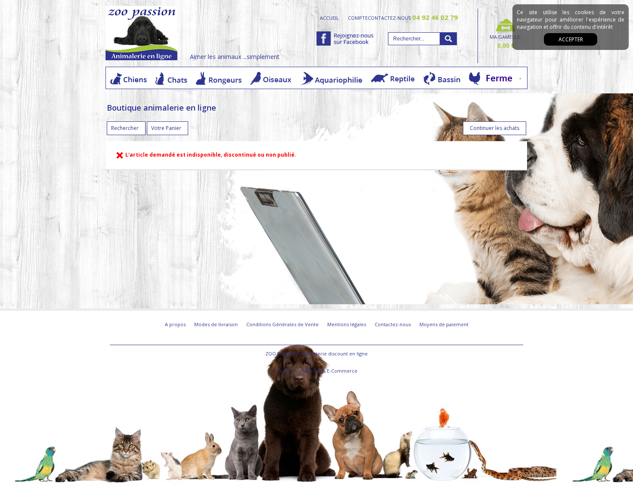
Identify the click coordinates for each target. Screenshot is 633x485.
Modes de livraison (216, 324)
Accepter (571, 39)
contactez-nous (413, 17)
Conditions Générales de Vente (282, 324)
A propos (175, 324)
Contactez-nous (393, 324)
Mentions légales (346, 324)
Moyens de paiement (444, 324)
